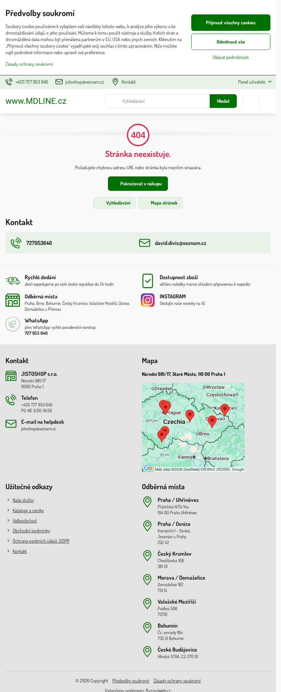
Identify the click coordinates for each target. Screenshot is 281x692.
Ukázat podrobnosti (231, 57)
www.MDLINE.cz (35, 101)
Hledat (223, 101)
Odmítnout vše (231, 42)
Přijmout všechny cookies (231, 22)
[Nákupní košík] (251, 101)
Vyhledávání (117, 203)
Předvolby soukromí (130, 680)
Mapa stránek (164, 203)
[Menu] (267, 101)
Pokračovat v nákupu (140, 183)
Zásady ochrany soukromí (177, 680)
